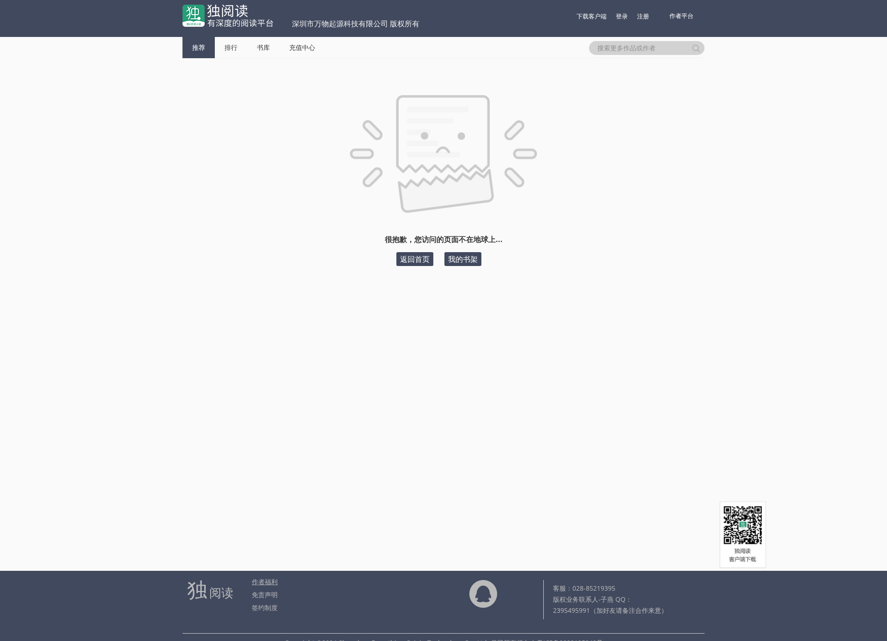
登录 (622, 16)
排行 (231, 47)
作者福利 (265, 581)
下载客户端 (592, 16)
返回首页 (415, 259)
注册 (643, 16)
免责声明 (265, 594)
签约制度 (265, 607)
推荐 (198, 47)
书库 (263, 47)
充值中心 (302, 47)
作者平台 (681, 16)
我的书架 (463, 259)
